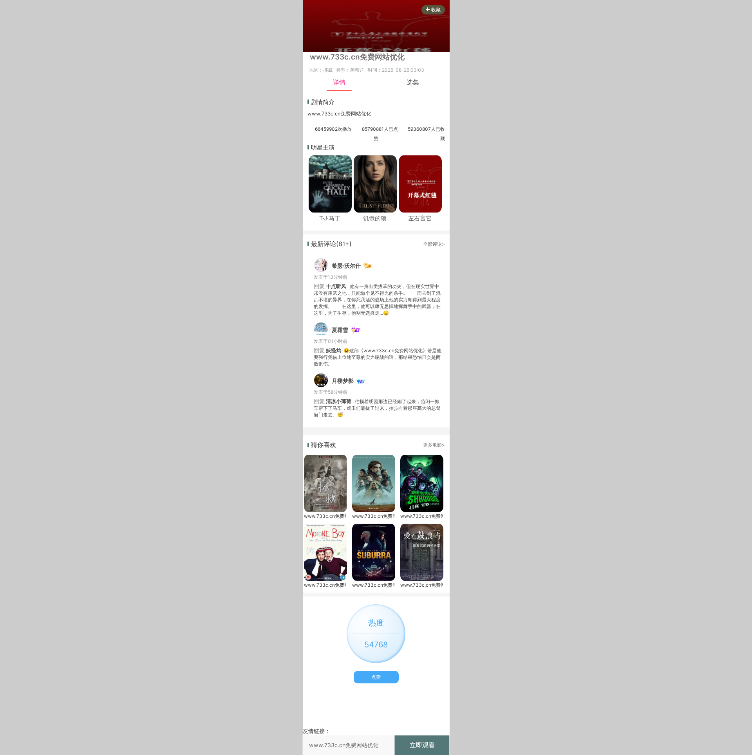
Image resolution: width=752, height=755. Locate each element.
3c (330, 113)
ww (311, 113)
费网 (351, 113)
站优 (361, 113)
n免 (342, 113)
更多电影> (434, 445)
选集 (413, 82)
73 (324, 113)
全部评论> (434, 244)
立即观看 (422, 745)
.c (335, 113)
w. (319, 113)
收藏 (436, 10)
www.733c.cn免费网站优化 (325, 516)
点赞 (376, 677)
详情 (339, 82)
